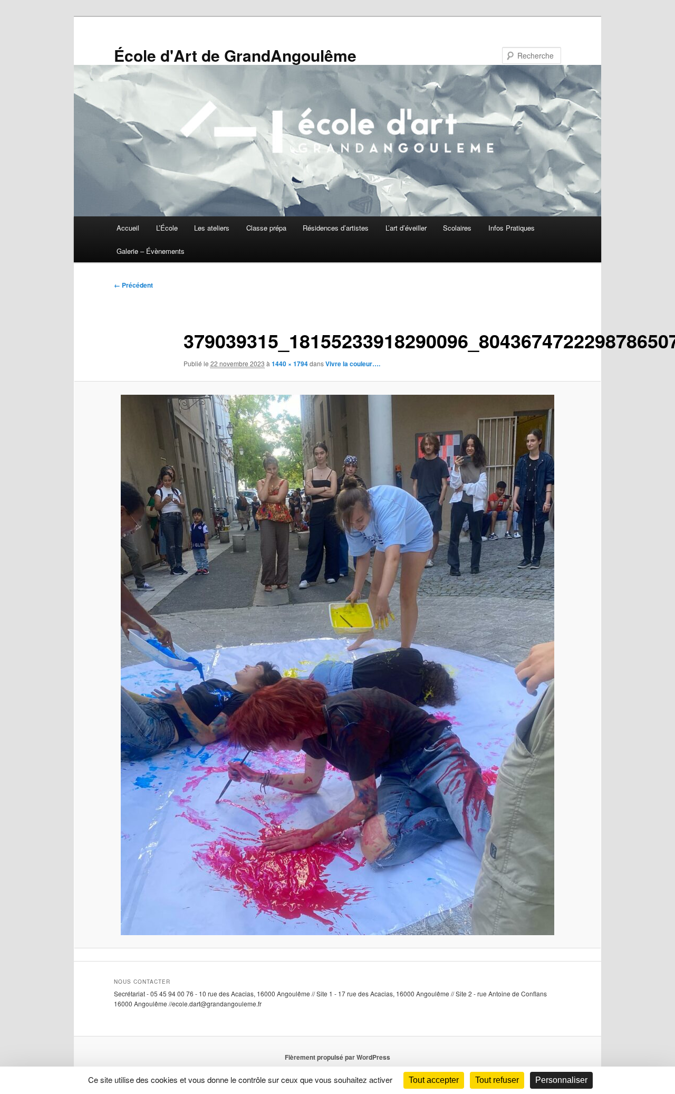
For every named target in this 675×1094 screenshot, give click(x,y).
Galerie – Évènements (151, 251)
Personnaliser (561, 1080)
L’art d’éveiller (406, 228)
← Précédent (133, 285)
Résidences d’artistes (336, 228)
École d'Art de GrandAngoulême (235, 55)
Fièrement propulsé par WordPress (337, 1057)
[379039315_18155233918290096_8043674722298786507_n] (337, 665)
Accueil (128, 228)
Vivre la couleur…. (352, 363)
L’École (167, 228)
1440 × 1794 (290, 363)
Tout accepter (434, 1080)
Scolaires (457, 228)
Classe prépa (266, 228)
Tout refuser (497, 1080)
